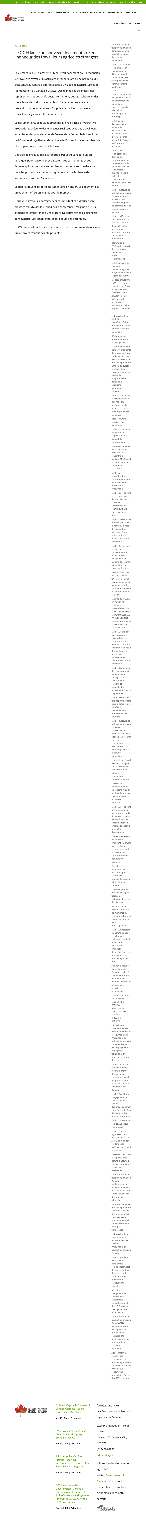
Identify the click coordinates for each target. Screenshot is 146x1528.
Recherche (113, 12)
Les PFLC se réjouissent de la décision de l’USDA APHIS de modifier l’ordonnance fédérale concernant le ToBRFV (121, 1141)
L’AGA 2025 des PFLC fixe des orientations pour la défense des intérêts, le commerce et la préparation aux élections (121, 707)
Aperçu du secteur (91, 12)
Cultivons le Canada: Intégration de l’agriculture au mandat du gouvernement (121, 435)
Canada (102, 1481)
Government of (115, 1475)
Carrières (78, 2)
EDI (87, 2)
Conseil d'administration (60, 2)
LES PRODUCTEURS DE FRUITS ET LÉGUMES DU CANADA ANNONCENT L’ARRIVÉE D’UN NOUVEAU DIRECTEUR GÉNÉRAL (120, 1008)
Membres (61, 12)
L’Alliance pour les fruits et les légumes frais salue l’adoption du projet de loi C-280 (121, 896)
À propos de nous (23, 2)
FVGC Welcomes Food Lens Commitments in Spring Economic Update (71, 1434)
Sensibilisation (40, 12)
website (111, 1481)
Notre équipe (40, 2)
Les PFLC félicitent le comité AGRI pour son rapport (121, 1123)
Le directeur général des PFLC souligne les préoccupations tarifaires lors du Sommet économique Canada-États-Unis (121, 770)
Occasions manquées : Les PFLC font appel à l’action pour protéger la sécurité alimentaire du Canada (120, 876)
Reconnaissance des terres (103, 2)
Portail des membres (127, 2)
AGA (74, 12)
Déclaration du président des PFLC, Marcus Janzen (120, 339)
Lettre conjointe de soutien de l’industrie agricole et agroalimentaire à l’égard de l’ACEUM (121, 269)
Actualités (135, 23)
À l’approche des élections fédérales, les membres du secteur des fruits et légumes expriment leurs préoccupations (121, 916)
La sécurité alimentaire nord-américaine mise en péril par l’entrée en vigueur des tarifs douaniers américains (121, 793)
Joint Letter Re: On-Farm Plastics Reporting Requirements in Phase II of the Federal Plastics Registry (73, 1461)
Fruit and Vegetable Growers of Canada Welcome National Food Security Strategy (73, 1408)
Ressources (132, 12)
